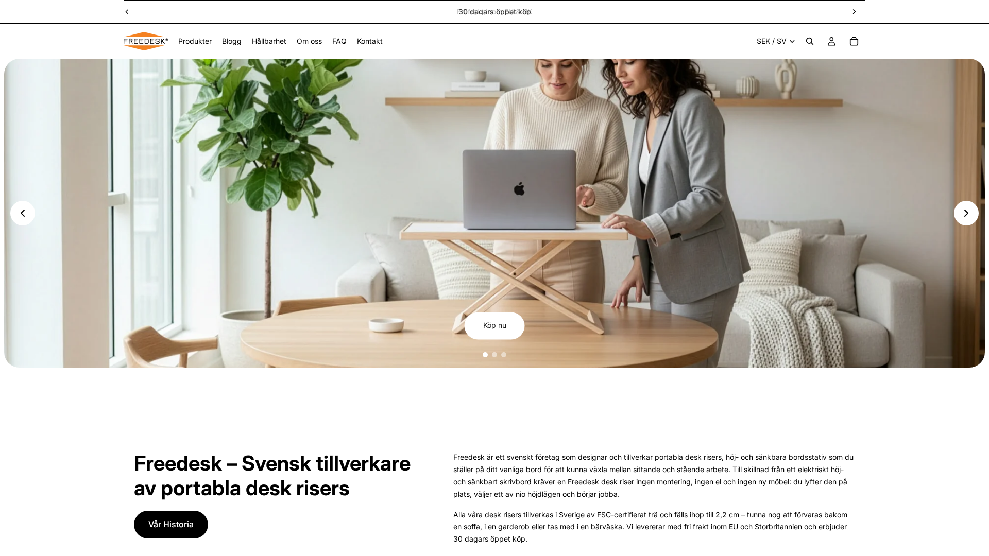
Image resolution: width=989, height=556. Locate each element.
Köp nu (494, 325)
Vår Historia (171, 524)
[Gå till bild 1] (485, 354)
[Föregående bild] (127, 12)
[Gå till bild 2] (494, 354)
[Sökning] (809, 41)
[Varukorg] (854, 41)
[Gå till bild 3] (503, 354)
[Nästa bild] (854, 12)
